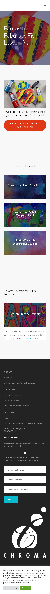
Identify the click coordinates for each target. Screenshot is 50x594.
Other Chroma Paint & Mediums (16, 405)
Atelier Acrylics (9, 378)
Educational (11, 390)
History (6, 418)
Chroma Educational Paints (14, 395)
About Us (9, 412)
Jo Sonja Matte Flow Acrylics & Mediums (19, 383)
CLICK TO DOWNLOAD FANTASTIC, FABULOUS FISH (25, 125)
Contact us (10, 431)
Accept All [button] (26, 588)
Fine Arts (9, 372)
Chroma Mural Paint (12, 400)
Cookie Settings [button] (11, 588)
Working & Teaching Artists (14, 428)
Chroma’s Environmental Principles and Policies (23, 423)
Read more (31, 338)
